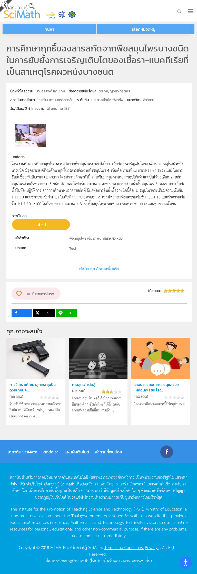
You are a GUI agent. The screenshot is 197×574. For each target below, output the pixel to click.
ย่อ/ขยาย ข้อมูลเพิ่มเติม (99, 269)
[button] (191, 11)
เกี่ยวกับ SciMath (22, 452)
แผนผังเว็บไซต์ (77, 452)
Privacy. (152, 547)
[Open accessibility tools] (186, 563)
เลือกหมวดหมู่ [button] (143, 29)
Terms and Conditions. (124, 547)
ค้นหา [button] (49, 29)
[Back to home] (22, 10)
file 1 (41, 224)
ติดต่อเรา (50, 452)
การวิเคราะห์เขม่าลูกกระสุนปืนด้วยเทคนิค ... (32, 387)
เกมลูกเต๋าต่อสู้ (83, 384)
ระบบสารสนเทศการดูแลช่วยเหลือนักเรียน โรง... (156, 387)
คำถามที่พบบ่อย (108, 452)
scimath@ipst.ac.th (72, 560)
